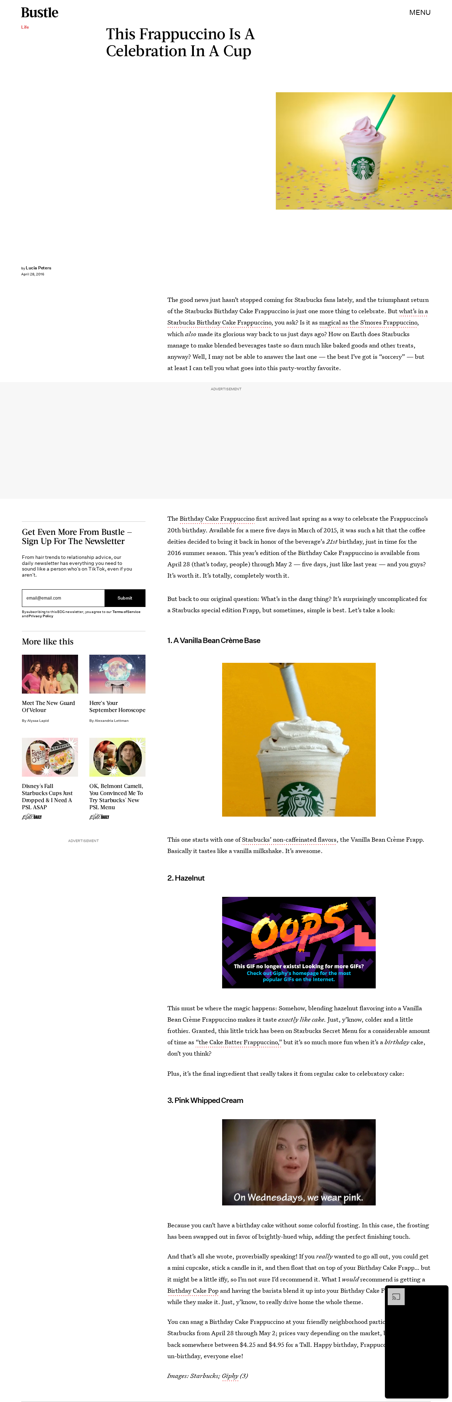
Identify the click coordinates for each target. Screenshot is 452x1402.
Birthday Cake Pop (193, 1290)
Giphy (230, 1376)
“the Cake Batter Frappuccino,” (239, 1042)
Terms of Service (126, 611)
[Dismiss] (440, 1291)
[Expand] (392, 1291)
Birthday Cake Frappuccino (217, 518)
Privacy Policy (41, 616)
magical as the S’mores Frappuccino (368, 322)
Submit (125, 598)
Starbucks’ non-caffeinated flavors (289, 839)
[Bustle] (39, 12)
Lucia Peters (38, 268)
